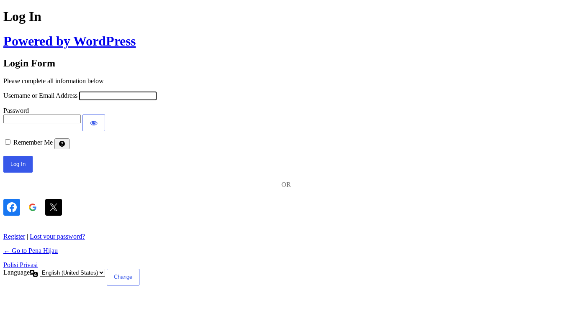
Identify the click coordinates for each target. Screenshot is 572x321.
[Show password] (93, 123)
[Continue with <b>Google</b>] (32, 207)
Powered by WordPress (69, 40)
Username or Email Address (40, 95)
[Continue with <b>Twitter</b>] (53, 207)
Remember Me (33, 142)
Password (16, 110)
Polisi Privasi (20, 264)
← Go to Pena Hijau (30, 250)
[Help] (62, 143)
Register (14, 236)
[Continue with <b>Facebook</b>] (11, 207)
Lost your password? (57, 236)
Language (16, 272)
